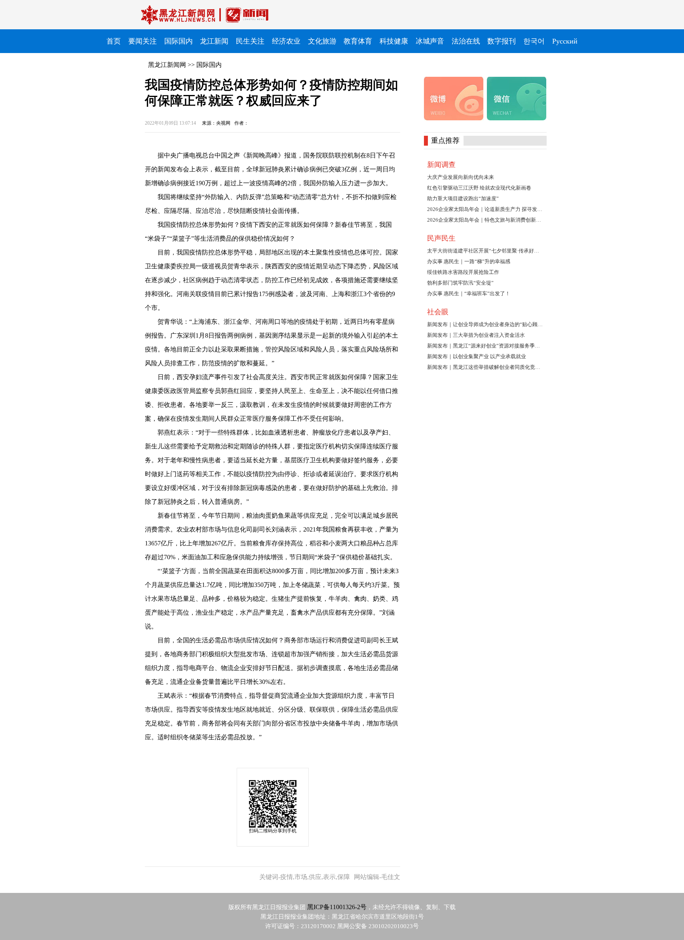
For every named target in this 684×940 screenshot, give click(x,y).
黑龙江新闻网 (167, 64)
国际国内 (209, 64)
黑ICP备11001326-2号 (337, 907)
